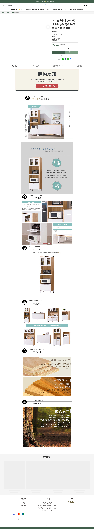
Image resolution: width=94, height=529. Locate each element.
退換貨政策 (23, 505)
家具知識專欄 (73, 9)
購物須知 (60, 9)
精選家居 (28, 9)
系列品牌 (34, 9)
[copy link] (70, 59)
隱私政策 (23, 503)
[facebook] (65, 59)
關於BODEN (14, 9)
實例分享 (65, 9)
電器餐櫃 (17, 12)
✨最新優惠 (20, 9)
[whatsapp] (68, 59)
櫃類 (13, 12)
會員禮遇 (55, 9)
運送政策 (23, 502)
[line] (63, 59)
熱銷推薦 (48, 9)
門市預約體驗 (41, 9)
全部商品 (3, 12)
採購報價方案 (80, 9)
